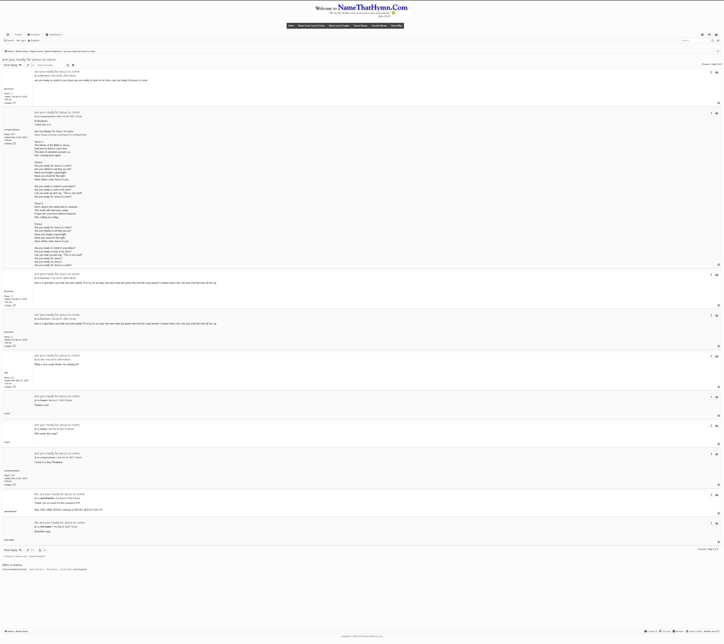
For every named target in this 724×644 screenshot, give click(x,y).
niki (6, 373)
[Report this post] (711, 72)
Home (291, 25)
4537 (13, 134)
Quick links (8, 35)
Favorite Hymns (379, 25)
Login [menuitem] (710, 35)
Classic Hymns (360, 25)
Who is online (12, 565)
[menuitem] (702, 35)
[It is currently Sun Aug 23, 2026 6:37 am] (718, 51)
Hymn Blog (396, 25)
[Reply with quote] (716, 72)
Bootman (9, 89)
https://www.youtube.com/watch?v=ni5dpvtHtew (61, 134)
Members (54, 34)
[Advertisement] (362, 600)
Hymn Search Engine (339, 25)
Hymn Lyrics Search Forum (311, 25)
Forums (35, 34)
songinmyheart (11, 129)
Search (10, 40)
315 (12, 378)
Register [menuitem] (717, 35)
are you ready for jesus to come (29, 59)
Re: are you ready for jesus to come (60, 494)
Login (22, 40)
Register (35, 40)
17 (12, 93)
